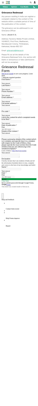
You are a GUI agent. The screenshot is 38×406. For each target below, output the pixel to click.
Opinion (14, 7)
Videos (5, 7)
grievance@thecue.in (15, 50)
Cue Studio (24, 7)
